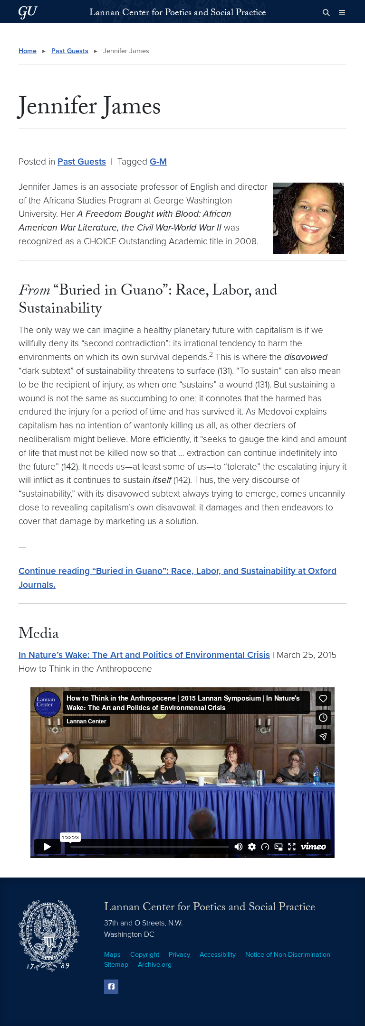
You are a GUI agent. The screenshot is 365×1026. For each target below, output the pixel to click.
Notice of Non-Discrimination (287, 955)
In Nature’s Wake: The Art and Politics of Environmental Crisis (144, 654)
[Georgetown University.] (28, 12)
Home (28, 51)
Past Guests (69, 51)
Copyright (144, 955)
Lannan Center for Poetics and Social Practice (177, 13)
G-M (158, 161)
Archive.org (155, 965)
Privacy (179, 955)
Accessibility (218, 955)
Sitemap (116, 965)
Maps (112, 955)
